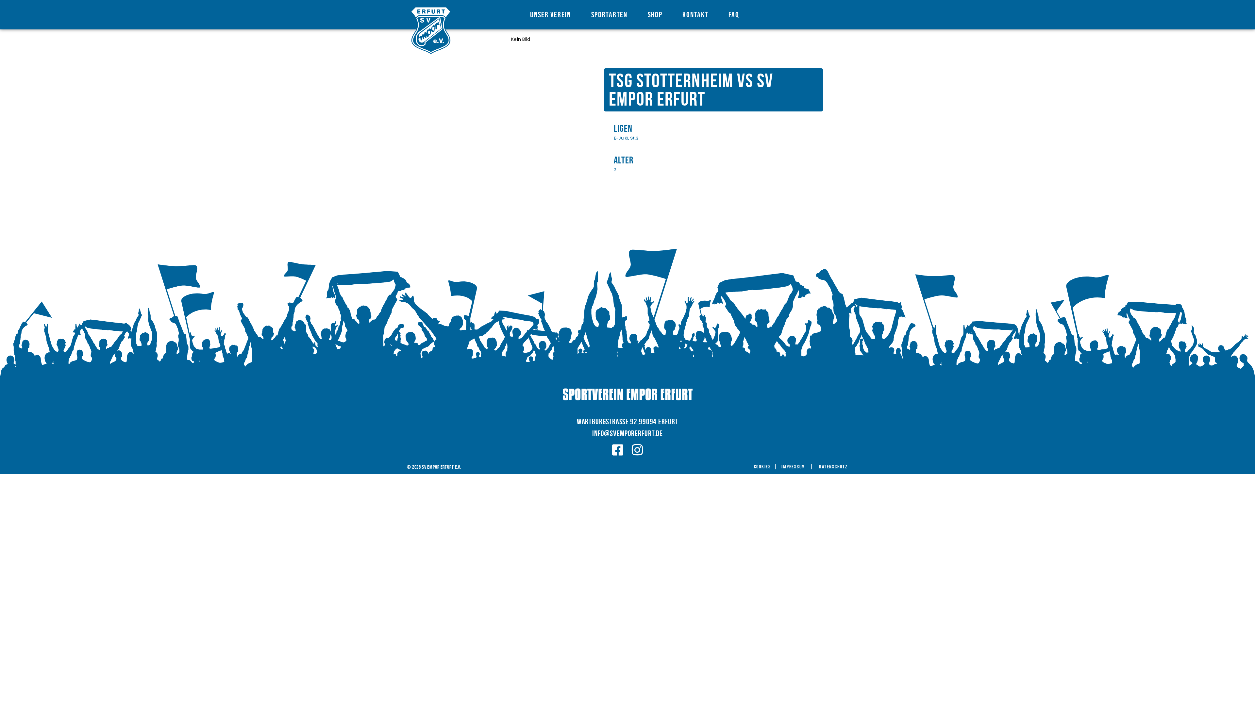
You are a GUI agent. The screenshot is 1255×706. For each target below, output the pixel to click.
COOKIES (762, 467)
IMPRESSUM (793, 467)
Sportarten (609, 15)
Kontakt (695, 15)
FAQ (733, 15)
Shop (655, 15)
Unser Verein (550, 15)
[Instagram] (637, 450)
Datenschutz (833, 467)
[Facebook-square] (618, 450)
